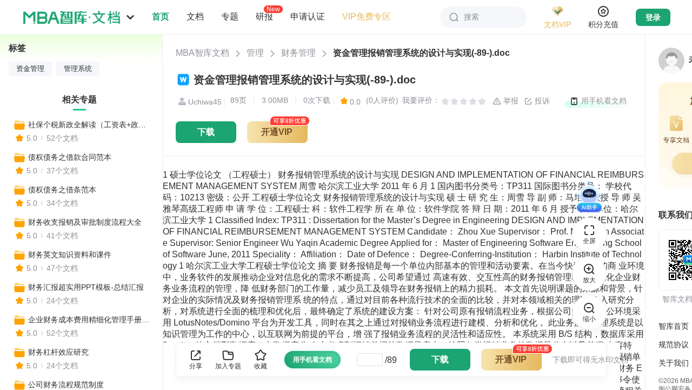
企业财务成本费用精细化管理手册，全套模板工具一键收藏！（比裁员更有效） (90, 319)
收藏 (260, 366)
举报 (509, 100)
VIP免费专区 (366, 16)
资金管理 (30, 69)
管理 (255, 52)
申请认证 (307, 16)
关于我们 (673, 363)
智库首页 (673, 326)
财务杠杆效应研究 (58, 352)
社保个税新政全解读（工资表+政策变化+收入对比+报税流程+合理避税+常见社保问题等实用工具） (90, 124)
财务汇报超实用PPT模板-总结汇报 (86, 287)
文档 (195, 16)
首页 (160, 16)
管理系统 (78, 69)
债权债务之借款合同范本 (69, 157)
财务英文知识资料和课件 (69, 254)
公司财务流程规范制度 (66, 384)
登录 (653, 17)
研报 (264, 16)
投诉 (541, 100)
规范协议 (673, 344)
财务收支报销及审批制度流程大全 (85, 222)
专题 (229, 16)
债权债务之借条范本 (62, 189)
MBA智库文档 (202, 52)
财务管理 (298, 52)
